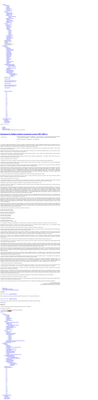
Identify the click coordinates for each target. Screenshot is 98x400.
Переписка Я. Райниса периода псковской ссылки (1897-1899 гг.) (24, 134)
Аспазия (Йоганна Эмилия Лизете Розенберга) (10, 289)
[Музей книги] (3, 302)
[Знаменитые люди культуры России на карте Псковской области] (9, 42)
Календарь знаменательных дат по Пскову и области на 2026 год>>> (10, 85)
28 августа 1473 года (13, 298)
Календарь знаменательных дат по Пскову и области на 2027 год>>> (10, 81)
